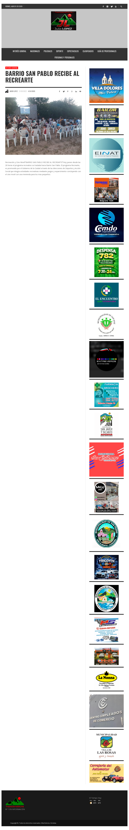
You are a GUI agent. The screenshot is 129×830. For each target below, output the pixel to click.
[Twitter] (111, 6)
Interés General (12, 68)
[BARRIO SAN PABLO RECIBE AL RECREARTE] (43, 126)
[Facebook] (103, 6)
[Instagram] (107, 6)
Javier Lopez (14, 91)
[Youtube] (116, 6)
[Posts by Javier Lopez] (6, 91)
